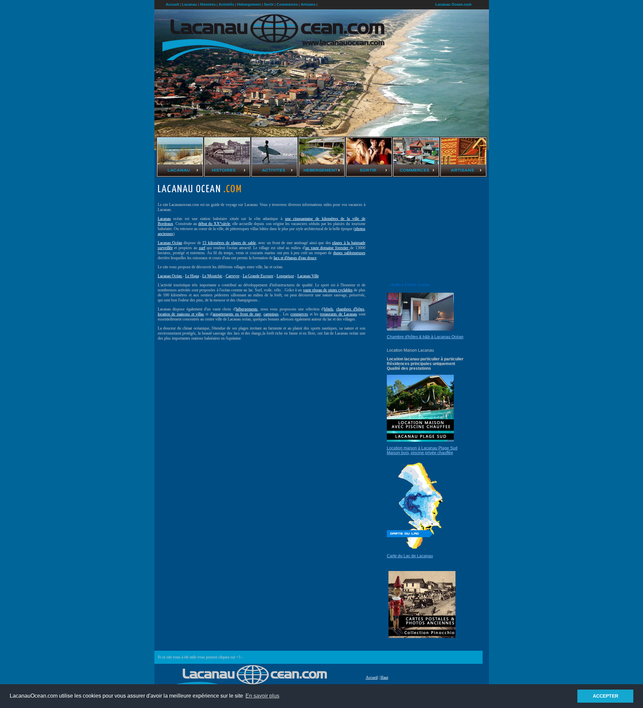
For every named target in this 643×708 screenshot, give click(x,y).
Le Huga (192, 276)
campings (271, 314)
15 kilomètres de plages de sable (229, 242)
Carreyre (232, 276)
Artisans (308, 4)
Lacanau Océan (170, 242)
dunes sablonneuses (349, 253)
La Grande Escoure (258, 276)
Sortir (269, 4)
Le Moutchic (212, 276)
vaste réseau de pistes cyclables (328, 290)
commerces (299, 314)
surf (202, 247)
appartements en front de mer (237, 314)
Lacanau (164, 218)
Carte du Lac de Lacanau (410, 556)
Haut (384, 677)
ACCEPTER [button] (605, 696)
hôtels (328, 309)
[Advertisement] (209, 392)
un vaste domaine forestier (327, 247)
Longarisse (285, 276)
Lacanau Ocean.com (453, 4)
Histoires (208, 4)
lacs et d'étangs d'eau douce (295, 258)
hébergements (247, 309)
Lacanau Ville (308, 276)
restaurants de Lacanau (338, 314)
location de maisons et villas (181, 314)
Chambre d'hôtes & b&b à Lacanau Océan (425, 337)
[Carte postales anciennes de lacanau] (421, 636)
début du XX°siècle (214, 223)
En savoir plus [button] (262, 696)
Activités (226, 4)
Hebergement (249, 4)
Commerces (287, 4)
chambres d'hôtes (350, 309)
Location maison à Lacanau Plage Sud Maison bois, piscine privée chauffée (422, 450)
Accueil (372, 677)
